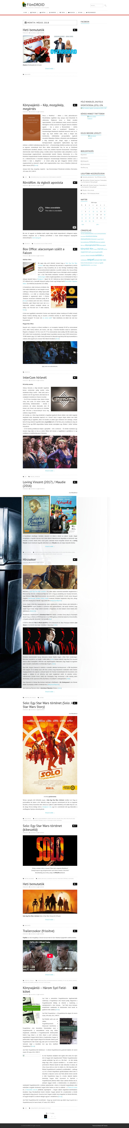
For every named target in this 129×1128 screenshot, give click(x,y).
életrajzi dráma (47, 552)
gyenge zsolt (45, 177)
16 (89, 215)
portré (50, 243)
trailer (34, 12)
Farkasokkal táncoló (31, 1090)
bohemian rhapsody (52, 980)
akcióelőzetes (89, 233)
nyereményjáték (95, 252)
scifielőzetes (84, 260)
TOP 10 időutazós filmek (93, 193)
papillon (25, 982)
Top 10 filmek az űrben (100, 177)
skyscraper (31, 982)
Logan (46, 598)
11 (97, 211)
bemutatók (27, 74)
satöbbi (42, 697)
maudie (35, 554)
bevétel (88, 236)
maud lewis (30, 554)
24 (93, 218)
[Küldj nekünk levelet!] (94, 141)
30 (89, 221)
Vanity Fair (33, 611)
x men (91, 265)
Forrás (36, 165)
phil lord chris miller (66, 818)
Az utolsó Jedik (47, 318)
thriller (82, 263)
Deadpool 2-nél (47, 807)
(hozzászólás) (85, 164)
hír (26, 12)
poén (101, 252)
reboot (88, 255)
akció (36, 818)
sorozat (36, 982)
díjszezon (94, 239)
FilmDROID (35, 4)
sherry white (48, 554)
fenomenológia (35, 177)
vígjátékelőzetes (85, 265)
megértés (58, 177)
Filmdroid (41, 32)
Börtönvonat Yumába (34, 598)
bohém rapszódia (42, 980)
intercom (37, 476)
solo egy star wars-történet (35, 820)
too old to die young (44, 982)
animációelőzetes (101, 233)
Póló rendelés (91, 12)
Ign (50, 619)
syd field (48, 1108)
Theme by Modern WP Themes (100, 1125)
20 (104, 215)
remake (92, 255)
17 (93, 215)
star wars (59, 820)
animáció (95, 233)
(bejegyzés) (84, 161)
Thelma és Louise (72, 1087)
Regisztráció (84, 154)
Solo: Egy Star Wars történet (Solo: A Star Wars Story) (48, 705)
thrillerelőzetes (88, 263)
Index (55, 625)
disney (49, 818)
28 (82, 221)
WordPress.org (84, 167)
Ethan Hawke (55, 552)
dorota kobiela (39, 552)
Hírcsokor (29, 559)
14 (82, 215)
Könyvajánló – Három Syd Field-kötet (45, 990)
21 (82, 218)
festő (60, 552)
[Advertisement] (50, 90)
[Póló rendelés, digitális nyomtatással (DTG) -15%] (93, 108)
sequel (90, 259)
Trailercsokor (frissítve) (38, 931)
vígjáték (101, 263)
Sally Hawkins (41, 554)
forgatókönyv (34, 1108)
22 (85, 218)
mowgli (75, 980)
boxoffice (53, 12)
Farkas (42, 598)
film (40, 177)
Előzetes (27, 697)
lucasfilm (49, 878)
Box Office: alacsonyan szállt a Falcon (43, 251)
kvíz (84, 245)
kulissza (72, 12)
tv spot (95, 263)
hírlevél (32, 476)
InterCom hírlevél (35, 377)
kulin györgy (44, 243)
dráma (95, 236)
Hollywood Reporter (56, 600)
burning (60, 980)
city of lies (65, 980)
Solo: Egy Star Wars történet (38, 591)
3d (81, 233)
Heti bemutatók (33, 30)
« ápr (82, 224)
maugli (70, 980)
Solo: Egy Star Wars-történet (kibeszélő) (42, 828)
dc (92, 236)
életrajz (95, 265)
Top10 (63, 12)
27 (104, 218)
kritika (43, 12)
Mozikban (31, 878)
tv (93, 263)
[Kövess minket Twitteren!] (94, 122)
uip (98, 263)
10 (75, 826)
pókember (83, 255)
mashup (105, 249)
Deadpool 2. (41, 279)
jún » (98, 224)
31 (93, 221)
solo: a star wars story (49, 820)
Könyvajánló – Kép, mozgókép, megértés (43, 107)
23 (89, 218)
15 (85, 215)
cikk (81, 12)
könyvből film (87, 248)
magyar (95, 249)
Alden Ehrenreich (42, 818)
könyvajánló (52, 177)
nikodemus (42, 488)
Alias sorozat (90, 190)
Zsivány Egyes (41, 277)
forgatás (98, 239)
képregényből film (92, 245)
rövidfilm (27, 243)
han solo (53, 818)
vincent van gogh (57, 554)
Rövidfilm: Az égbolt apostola (43, 182)
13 (104, 211)
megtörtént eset (86, 252)
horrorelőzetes (85, 242)
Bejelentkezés (84, 158)
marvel (100, 249)
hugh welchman (66, 552)
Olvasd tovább (50, 68)
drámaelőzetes (86, 239)
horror (102, 239)
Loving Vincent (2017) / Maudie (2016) (44, 484)
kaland (59, 818)
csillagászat (37, 243)
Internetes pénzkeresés (88, 177)
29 (85, 221)
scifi (103, 255)
